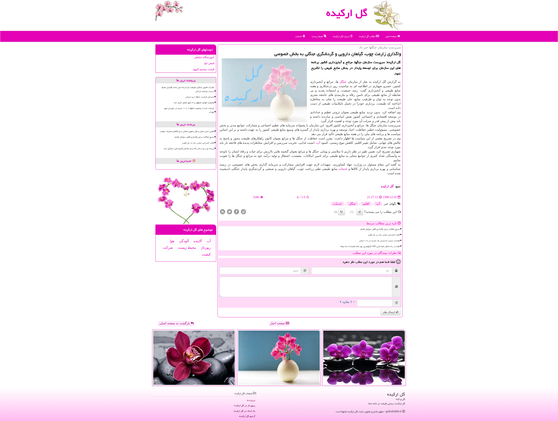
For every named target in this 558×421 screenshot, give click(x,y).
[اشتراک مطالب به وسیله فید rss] (222, 211)
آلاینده (198, 241)
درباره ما (251, 400)
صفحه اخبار (278, 323)
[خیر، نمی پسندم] (341, 212)
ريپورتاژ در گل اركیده (244, 405)
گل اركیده (346, 12)
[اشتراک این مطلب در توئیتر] (229, 211)
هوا (172, 241)
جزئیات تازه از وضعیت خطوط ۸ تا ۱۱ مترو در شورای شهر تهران (189, 110)
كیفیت (206, 254)
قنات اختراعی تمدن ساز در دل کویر (384, 235)
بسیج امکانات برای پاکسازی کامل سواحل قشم (380, 229)
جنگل (343, 81)
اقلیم (366, 203)
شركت (168, 247)
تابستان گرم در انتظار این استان (200, 97)
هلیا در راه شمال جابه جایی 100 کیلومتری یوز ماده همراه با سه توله (370, 246)
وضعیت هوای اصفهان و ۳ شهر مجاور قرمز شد (194, 102)
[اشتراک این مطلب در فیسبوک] (236, 211)
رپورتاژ (206, 247)
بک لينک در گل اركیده (244, 411)
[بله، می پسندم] (359, 212)
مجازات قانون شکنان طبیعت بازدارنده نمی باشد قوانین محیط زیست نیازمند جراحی (188, 89)
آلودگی (184, 241)
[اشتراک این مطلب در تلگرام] (243, 211)
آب (318, 142)
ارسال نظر (389, 312)
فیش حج (209, 63)
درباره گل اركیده (341, 36)
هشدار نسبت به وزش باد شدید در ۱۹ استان (379, 240)
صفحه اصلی (391, 36)
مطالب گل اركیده (367, 36)
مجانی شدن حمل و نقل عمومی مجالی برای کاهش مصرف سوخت (187, 131)
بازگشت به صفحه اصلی (175, 323)
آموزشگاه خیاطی (204, 57)
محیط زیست (318, 36)
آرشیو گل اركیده (247, 416)
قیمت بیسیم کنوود (203, 69)
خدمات (299, 36)
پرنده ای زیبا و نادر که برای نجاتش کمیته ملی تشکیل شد (189, 148)
